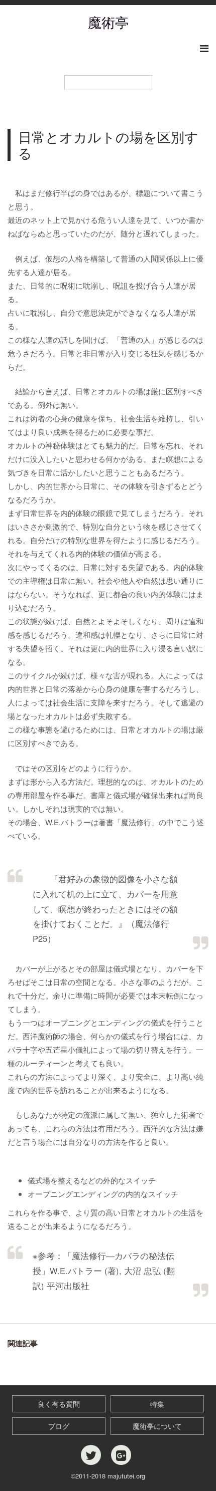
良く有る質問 (59, 1404)
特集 (157, 1404)
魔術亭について (157, 1426)
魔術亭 (108, 22)
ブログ (58, 1426)
